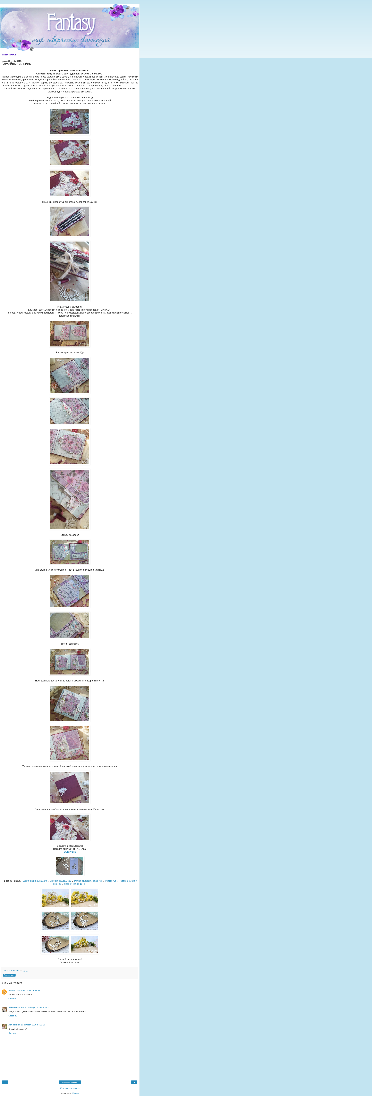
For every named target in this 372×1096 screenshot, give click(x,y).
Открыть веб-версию (70, 1088)
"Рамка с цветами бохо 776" (88, 881)
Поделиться (9, 975)
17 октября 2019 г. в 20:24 (37, 1007)
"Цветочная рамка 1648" (35, 881)
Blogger (75, 1093)
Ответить (12, 998)
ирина (11, 990)
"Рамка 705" (110, 881)
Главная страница (69, 1082)
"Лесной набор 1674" (74, 884)
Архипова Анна (16, 1007)
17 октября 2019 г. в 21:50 (33, 1025)
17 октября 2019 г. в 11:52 (28, 990)
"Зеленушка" (70, 852)
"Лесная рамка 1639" (61, 881)
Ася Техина (14, 1025)
